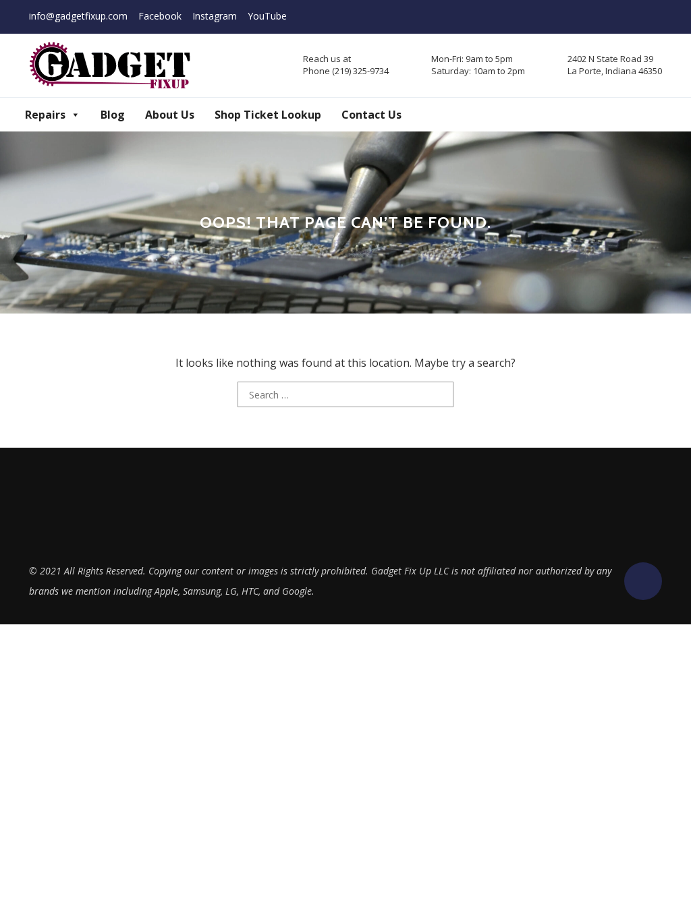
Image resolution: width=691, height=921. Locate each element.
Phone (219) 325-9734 (346, 71)
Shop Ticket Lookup (268, 114)
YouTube (267, 15)
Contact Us (371, 114)
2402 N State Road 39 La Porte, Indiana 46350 (615, 65)
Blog (113, 114)
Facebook (160, 15)
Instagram (214, 15)
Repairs (45, 114)
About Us (169, 114)
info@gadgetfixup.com (78, 15)
